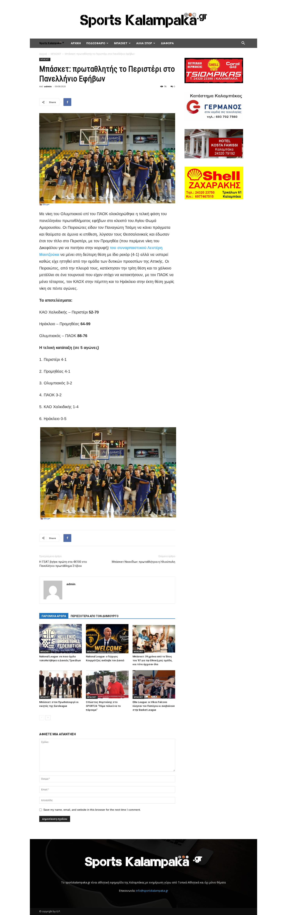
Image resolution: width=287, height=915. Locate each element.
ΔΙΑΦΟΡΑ (167, 43)
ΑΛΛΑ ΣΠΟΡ (144, 43)
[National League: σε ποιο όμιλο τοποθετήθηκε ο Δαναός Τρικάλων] (60, 638)
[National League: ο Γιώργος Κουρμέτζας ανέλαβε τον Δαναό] (107, 638)
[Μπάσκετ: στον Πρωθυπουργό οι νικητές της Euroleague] (60, 684)
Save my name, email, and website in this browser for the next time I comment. (92, 809)
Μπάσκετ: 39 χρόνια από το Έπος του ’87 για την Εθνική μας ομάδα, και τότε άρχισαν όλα (152, 660)
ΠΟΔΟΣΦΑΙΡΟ (95, 43)
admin (48, 86)
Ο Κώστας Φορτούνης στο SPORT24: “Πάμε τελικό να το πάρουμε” (103, 706)
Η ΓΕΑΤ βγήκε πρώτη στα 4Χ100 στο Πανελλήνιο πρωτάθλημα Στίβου (63, 564)
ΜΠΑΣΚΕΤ (120, 43)
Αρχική (43, 53)
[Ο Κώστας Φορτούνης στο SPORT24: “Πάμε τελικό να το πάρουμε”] (107, 684)
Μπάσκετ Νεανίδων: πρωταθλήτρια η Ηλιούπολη (143, 562)
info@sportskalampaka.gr (152, 890)
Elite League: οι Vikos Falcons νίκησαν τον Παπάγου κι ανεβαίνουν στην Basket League (154, 706)
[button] (243, 43)
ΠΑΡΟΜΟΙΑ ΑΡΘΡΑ (54, 616)
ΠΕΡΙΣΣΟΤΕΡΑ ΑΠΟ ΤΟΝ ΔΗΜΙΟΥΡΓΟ (95, 616)
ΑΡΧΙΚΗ (76, 43)
